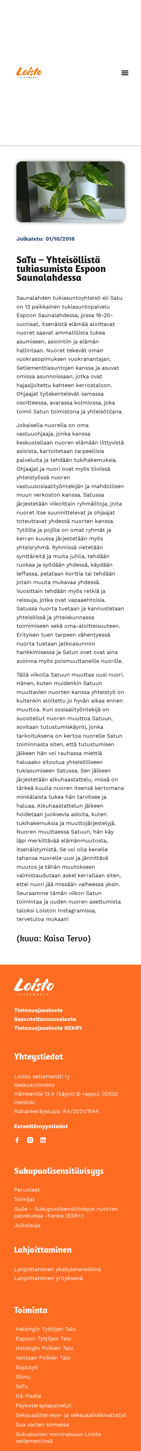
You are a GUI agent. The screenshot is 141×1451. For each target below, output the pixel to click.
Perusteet (27, 1189)
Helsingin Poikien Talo (45, 1348)
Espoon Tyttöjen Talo (44, 1338)
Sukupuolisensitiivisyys (59, 1170)
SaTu (22, 1386)
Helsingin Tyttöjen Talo (46, 1329)
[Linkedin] (43, 1140)
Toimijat (24, 1199)
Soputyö (27, 1367)
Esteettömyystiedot (41, 1126)
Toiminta (31, 1309)
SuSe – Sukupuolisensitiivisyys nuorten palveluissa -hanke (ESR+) (66, 1212)
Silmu (23, 1377)
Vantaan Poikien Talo (43, 1357)
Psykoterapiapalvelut (44, 1405)
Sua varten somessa (42, 1424)
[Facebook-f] (17, 1140)
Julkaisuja (27, 1225)
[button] (124, 72)
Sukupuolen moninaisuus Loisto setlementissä (58, 1437)
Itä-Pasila (28, 1396)
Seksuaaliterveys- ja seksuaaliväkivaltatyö (71, 1415)
